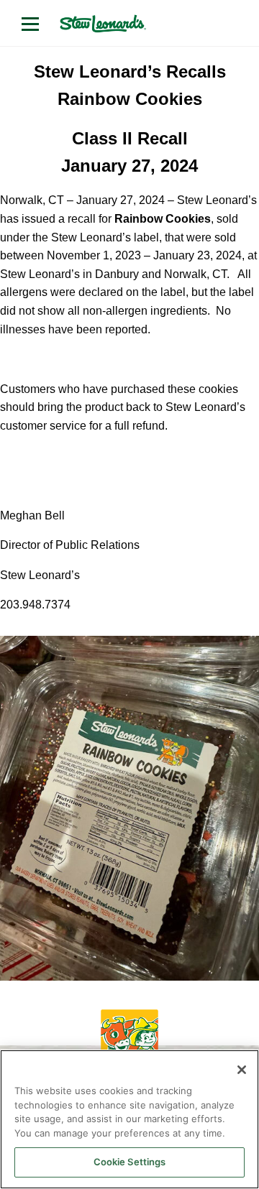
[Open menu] (30, 23)
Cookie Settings (130, 1161)
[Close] (242, 1070)
